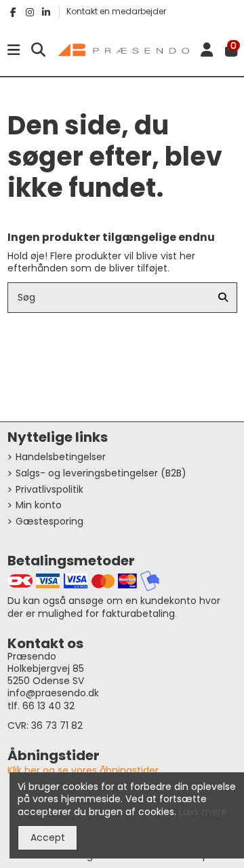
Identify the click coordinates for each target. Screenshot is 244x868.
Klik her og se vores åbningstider (83, 770)
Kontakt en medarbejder (116, 11)
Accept (47, 837)
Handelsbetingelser (61, 457)
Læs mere (203, 811)
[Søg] (223, 297)
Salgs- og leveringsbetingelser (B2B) (101, 473)
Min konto (39, 505)
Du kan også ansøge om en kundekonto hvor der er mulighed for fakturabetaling (113, 607)
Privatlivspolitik (49, 489)
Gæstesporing (49, 521)
